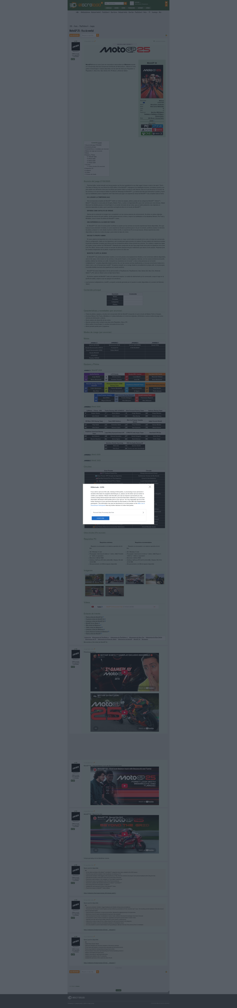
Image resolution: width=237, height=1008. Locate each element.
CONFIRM (100, 518)
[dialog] (118, 504)
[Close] (150, 487)
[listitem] (118, 512)
